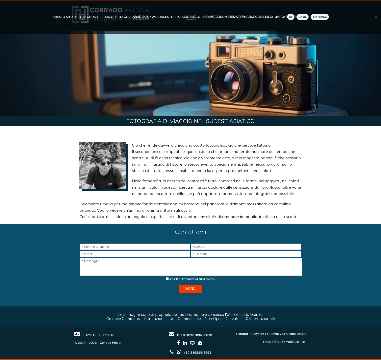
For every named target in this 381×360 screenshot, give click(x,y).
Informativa (275, 334)
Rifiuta (302, 16)
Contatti (242, 334)
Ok (291, 16)
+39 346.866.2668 (197, 352)
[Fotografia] (201, 344)
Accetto (191, 279)
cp (303, 342)
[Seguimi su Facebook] (179, 344)
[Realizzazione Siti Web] (193, 344)
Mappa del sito (296, 334)
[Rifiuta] (376, 17)
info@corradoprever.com (194, 335)
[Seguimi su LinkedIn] (186, 344)
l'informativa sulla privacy (198, 279)
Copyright (257, 334)
